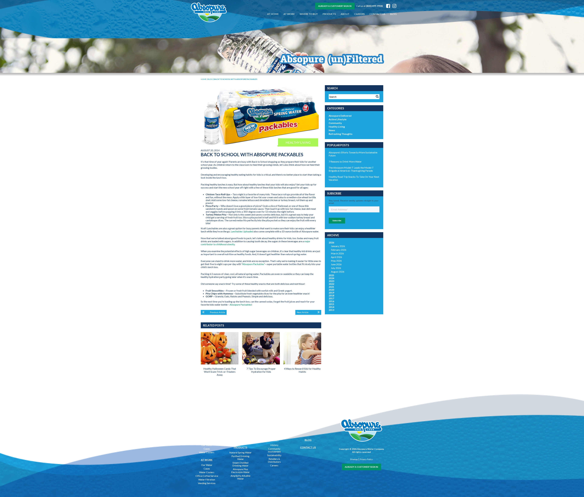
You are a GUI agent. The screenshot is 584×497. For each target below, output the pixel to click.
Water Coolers (206, 452)
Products (329, 13)
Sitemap (354, 459)
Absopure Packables (253, 264)
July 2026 (336, 267)
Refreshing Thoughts (340, 133)
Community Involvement (274, 450)
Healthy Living (337, 126)
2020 (331, 289)
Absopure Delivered (340, 115)
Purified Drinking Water (240, 457)
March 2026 (337, 253)
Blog (393, 13)
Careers (359, 13)
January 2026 (338, 246)
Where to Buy (309, 13)
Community (335, 122)
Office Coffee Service (206, 475)
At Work (289, 13)
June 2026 (336, 264)
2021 (331, 286)
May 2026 (336, 260)
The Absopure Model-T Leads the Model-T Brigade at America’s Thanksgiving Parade (351, 169)
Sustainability (274, 455)
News (332, 130)
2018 (331, 295)
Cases (207, 448)
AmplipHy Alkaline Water (240, 477)
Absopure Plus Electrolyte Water (240, 470)
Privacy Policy (366, 459)
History (274, 445)
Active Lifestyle (337, 119)
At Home (273, 13)
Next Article (302, 312)
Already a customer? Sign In (334, 6)
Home (203, 79)
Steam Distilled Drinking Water (240, 464)
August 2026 (337, 271)
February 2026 (338, 249)
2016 (331, 301)
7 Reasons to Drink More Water (345, 161)
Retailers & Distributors (274, 460)
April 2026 (336, 257)
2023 (331, 281)
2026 (331, 242)
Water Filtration (206, 479)
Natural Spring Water (240, 452)
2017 (331, 298)
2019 (331, 292)
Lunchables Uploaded (242, 231)
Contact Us (377, 13)
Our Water (206, 445)
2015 (331, 304)
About (345, 13)
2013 (331, 309)
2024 (331, 278)
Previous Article (217, 312)
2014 (331, 307)
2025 (331, 275)
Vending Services (207, 483)
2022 (331, 283)
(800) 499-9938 (374, 6)
